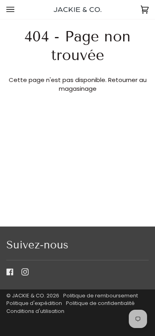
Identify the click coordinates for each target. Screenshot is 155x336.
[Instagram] (25, 271)
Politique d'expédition (34, 303)
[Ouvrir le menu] (18, 9)
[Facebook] (10, 271)
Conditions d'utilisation (35, 311)
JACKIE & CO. (28, 295)
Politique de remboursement (100, 295)
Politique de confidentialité (100, 303)
